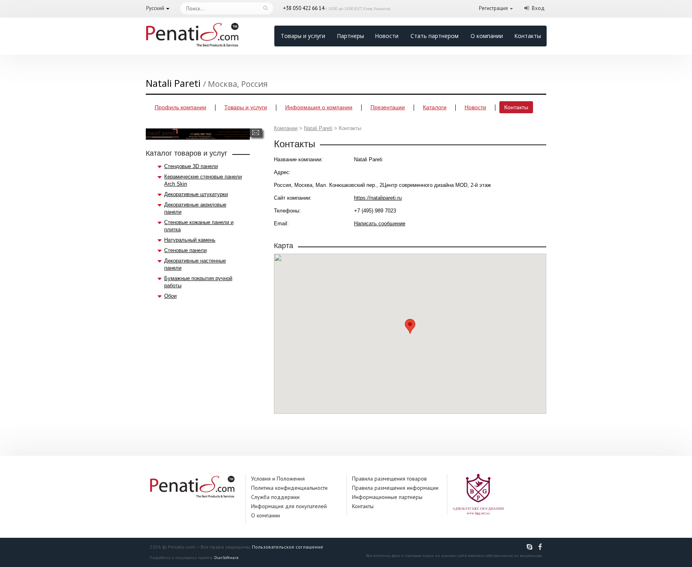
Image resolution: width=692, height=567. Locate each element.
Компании (286, 128)
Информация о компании (318, 107)
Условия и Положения (278, 478)
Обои (170, 296)
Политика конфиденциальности (289, 487)
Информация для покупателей (289, 506)
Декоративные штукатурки (196, 194)
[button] (410, 326)
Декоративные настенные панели (195, 264)
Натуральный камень (189, 240)
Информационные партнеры (387, 497)
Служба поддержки (275, 497)
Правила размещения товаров (389, 478)
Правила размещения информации (395, 487)
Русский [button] (155, 8)
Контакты (527, 36)
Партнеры (350, 36)
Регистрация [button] (493, 8)
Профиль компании (180, 107)
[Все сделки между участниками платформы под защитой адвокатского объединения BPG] (478, 494)
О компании (487, 36)
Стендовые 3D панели (191, 166)
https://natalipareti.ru (378, 198)
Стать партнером (434, 36)
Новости (386, 36)
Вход (538, 8)
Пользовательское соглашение (287, 547)
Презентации (387, 107)
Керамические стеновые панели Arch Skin (203, 180)
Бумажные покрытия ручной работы (198, 282)
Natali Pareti (318, 128)
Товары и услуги (303, 36)
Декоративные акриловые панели (195, 208)
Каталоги (435, 107)
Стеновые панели (185, 250)
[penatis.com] (531, 547)
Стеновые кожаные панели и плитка (198, 225)
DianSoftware (226, 557)
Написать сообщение (255, 132)
